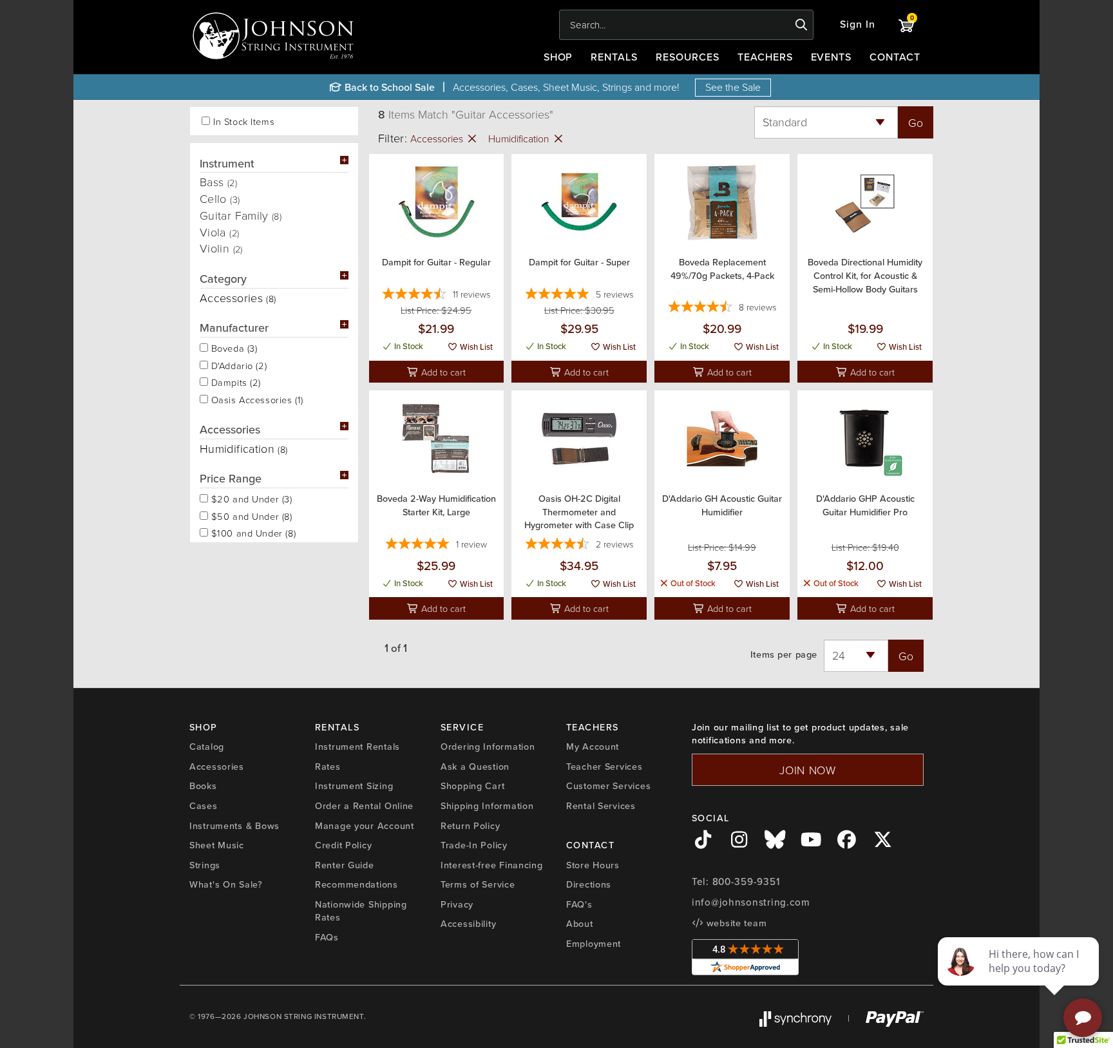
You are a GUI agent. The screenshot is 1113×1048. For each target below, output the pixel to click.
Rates (328, 766)
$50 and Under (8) (250, 515)
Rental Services (601, 806)
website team (734, 923)
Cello (220, 198)
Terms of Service (478, 884)
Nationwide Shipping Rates (361, 911)
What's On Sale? (226, 884)
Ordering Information (488, 746)
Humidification (520, 138)
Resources (687, 57)
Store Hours (593, 865)
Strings (204, 865)
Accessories (438, 138)
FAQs (327, 937)
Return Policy (470, 826)
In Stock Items (243, 121)
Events (831, 57)
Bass (218, 181)
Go (915, 122)
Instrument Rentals (357, 746)
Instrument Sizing (354, 786)
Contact (895, 57)
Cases (203, 806)
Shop (558, 57)
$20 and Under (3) (250, 498)
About (579, 924)
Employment (593, 944)
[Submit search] (801, 25)
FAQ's (579, 904)
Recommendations (356, 884)
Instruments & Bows (234, 826)
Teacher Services (604, 766)
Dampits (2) (234, 381)
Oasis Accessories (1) (255, 399)
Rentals (614, 57)
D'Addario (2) (237, 364)
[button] (857, 25)
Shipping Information (487, 806)
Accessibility (468, 924)
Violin (221, 248)
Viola (219, 232)
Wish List (475, 347)
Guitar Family (240, 215)
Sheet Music (216, 845)
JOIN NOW (807, 769)
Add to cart (442, 371)
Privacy (457, 904)
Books (203, 786)
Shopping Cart (472, 786)
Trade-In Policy (474, 845)
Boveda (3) (232, 347)
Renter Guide (344, 865)
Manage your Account (364, 826)
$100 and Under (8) (252, 532)
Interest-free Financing (492, 865)
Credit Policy (343, 845)
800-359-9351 (746, 882)
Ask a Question (475, 766)
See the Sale (733, 87)
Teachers (765, 57)
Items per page (783, 655)
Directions (588, 884)
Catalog (206, 746)
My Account (592, 746)
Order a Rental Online (364, 806)
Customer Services (608, 786)
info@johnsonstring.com (751, 902)
